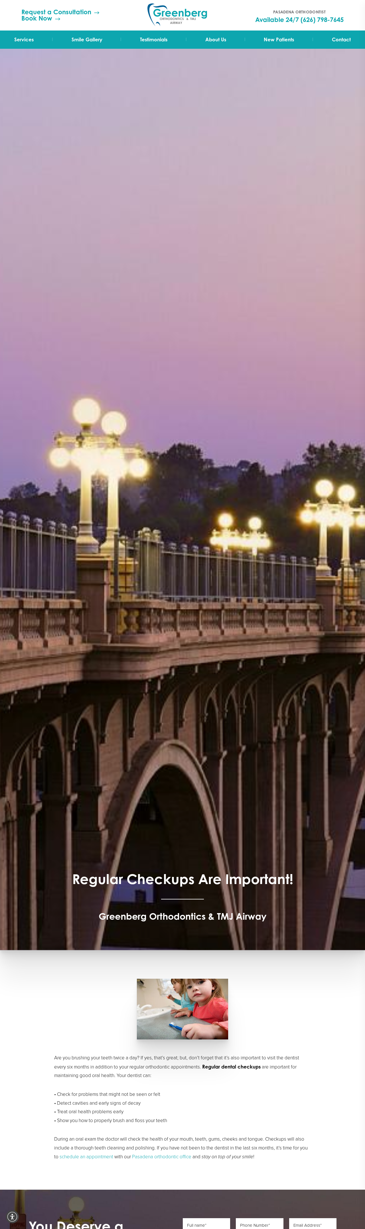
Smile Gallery (87, 39)
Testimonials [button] (153, 39)
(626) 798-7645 (322, 20)
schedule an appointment (86, 1156)
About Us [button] (215, 39)
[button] (12, 1216)
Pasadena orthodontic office (161, 1156)
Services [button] (24, 39)
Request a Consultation (56, 12)
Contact (341, 39)
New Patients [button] (279, 39)
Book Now (36, 18)
